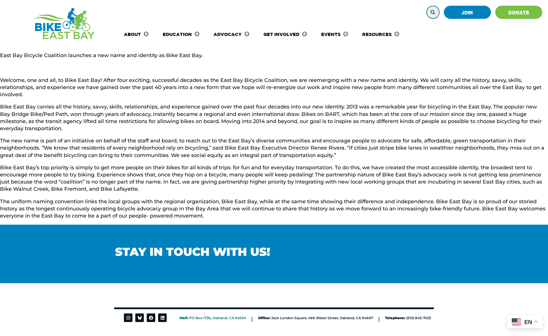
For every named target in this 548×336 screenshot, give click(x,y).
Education (177, 34)
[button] (433, 12)
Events (331, 34)
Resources (377, 34)
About (132, 34)
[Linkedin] (162, 317)
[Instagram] (128, 317)
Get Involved (281, 34)
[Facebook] (151, 317)
